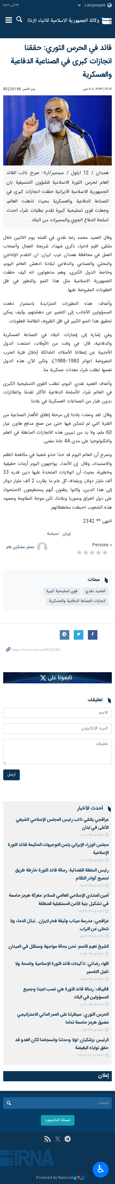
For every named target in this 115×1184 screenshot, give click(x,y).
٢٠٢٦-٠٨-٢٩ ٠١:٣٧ (91, 1005)
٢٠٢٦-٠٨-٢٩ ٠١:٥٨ (91, 979)
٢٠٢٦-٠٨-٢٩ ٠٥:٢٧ (91, 937)
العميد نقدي (95, 591)
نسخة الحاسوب (57, 1120)
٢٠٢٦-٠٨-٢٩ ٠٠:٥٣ (91, 1030)
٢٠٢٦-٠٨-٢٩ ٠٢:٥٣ (91, 954)
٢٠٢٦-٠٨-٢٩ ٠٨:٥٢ (91, 886)
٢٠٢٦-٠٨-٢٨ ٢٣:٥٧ (90, 1056)
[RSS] (47, 1140)
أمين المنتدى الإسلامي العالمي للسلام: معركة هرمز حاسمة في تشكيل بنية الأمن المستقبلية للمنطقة (59, 900)
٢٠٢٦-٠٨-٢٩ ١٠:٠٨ (91, 835)
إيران (66, 534)
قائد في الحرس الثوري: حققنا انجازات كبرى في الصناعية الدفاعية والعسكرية (61, 61)
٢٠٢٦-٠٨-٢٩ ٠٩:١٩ (91, 861)
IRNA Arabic (63, 20)
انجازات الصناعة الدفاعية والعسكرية (77, 601)
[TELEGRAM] (67, 1140)
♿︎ (100, 1169)
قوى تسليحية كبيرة (61, 591)
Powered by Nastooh (55, 1178)
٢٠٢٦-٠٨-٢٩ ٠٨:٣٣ (90, 911)
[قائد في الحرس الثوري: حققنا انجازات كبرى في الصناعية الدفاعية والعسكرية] (57, 130)
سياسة (52, 534)
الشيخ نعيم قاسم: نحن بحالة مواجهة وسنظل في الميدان (58, 947)
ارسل (11, 774)
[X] (57, 1140)
